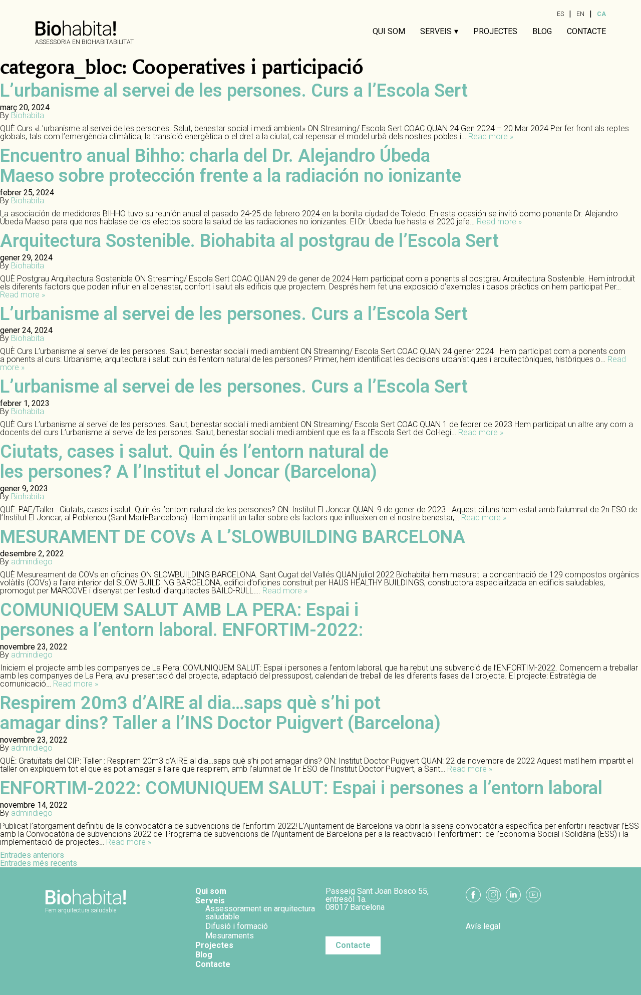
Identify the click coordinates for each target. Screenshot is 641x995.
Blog (542, 32)
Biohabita (27, 115)
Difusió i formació (236, 926)
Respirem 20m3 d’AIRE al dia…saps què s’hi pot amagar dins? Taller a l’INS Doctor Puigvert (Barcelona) (220, 713)
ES (560, 14)
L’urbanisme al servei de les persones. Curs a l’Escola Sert (234, 90)
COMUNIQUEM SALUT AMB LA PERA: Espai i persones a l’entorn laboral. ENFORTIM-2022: (181, 620)
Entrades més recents (38, 863)
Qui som (389, 32)
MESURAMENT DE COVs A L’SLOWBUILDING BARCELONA (232, 536)
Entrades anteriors (32, 855)
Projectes (495, 32)
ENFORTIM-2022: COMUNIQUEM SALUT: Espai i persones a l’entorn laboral (301, 788)
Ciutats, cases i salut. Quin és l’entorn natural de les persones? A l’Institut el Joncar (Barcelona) (194, 462)
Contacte (586, 32)
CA (601, 14)
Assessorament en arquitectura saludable (260, 912)
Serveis (436, 32)
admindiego (32, 561)
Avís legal (483, 926)
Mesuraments (229, 935)
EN (580, 14)
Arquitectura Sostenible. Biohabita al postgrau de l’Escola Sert (249, 240)
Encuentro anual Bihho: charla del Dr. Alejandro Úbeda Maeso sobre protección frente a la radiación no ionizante (230, 166)
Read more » (490, 136)
